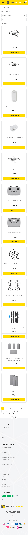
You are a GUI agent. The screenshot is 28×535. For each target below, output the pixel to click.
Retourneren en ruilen (7, 464)
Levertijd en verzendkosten (8, 457)
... (10, 411)
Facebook (3, 479)
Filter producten (6, 15)
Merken (3, 432)
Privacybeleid (4, 462)
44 (14, 411)
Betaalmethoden (5, 450)
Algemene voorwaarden (7, 447)
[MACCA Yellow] (14, 2)
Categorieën (4, 430)
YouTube (3, 484)
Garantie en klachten (6, 454)
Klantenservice (5, 474)
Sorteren (4, 19)
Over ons (3, 467)
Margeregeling (5, 459)
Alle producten (5, 427)
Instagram (4, 481)
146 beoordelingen (6, 499)
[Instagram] (15, 417)
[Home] (14, 506)
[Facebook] (12, 417)
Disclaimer (4, 452)
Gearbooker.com (5, 486)
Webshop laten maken (14, 532)
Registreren (4, 477)
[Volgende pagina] (17, 411)
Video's (3, 437)
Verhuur (3, 435)
